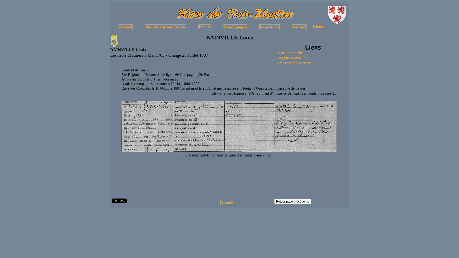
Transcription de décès (294, 63)
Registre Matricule (291, 58)
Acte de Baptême (291, 53)
